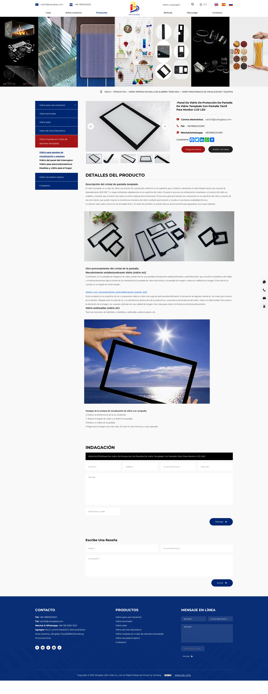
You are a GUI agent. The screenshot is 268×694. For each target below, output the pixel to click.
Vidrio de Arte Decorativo (52, 130)
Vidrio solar (45, 122)
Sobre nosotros (73, 12)
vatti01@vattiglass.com (51, 4)
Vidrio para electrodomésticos (55, 164)
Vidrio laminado (47, 113)
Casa (48, 12)
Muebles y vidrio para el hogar (55, 168)
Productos (101, 12)
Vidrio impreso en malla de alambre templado (154, 92)
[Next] (164, 126)
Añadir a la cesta (221, 149)
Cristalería (44, 185)
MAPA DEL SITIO (183, 675)
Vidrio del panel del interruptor (56, 160)
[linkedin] (43, 648)
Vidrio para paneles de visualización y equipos (207, 92)
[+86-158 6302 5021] (264, 282)
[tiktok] (59, 648)
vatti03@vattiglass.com (206, 119)
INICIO (108, 92)
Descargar (192, 12)
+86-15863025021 (82, 4)
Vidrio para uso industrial (52, 105)
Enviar (220, 583)
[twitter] (48, 648)
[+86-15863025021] (264, 290)
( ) (205, 4)
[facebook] (37, 648)
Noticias (168, 12)
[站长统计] (167, 675)
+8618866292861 (193, 125)
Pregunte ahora (193, 149)
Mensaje (219, 521)
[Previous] (90, 126)
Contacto (217, 12)
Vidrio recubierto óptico (51, 177)
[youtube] (54, 648)
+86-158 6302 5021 (67, 625)
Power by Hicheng (152, 675)
